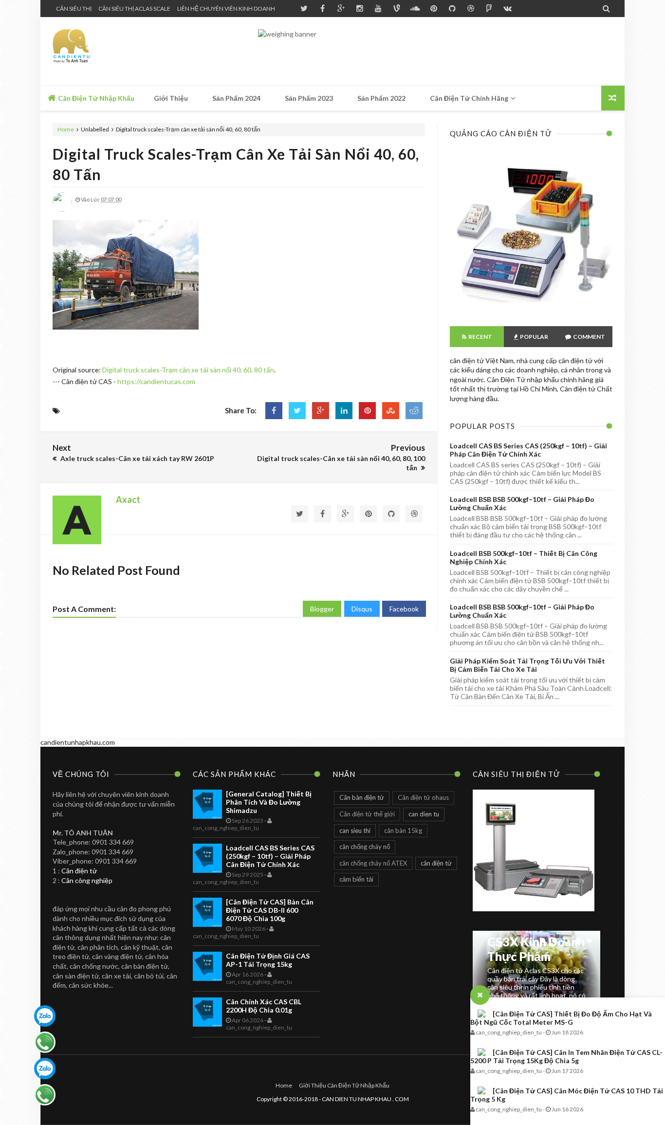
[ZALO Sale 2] (44, 1068)
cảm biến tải (356, 879)
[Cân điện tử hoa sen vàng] (531, 309)
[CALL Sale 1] (44, 1042)
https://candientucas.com (156, 381)
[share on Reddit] (414, 410)
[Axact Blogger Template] (122, 51)
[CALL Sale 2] (44, 1095)
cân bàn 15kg (403, 830)
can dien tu (423, 814)
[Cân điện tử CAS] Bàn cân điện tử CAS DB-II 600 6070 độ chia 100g (270, 910)
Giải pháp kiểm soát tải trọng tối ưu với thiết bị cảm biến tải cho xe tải (527, 665)
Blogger (322, 609)
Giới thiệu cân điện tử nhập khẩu (344, 1085)
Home (66, 129)
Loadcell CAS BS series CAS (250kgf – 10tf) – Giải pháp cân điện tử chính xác (528, 450)
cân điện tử (436, 863)
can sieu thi (354, 830)
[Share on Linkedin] (343, 410)
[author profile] (62, 209)
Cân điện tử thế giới (367, 814)
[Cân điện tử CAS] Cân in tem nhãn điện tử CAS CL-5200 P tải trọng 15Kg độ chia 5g (566, 1056)
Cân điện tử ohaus (423, 797)
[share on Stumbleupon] (390, 410)
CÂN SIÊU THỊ (74, 8)
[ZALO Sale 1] (44, 1016)
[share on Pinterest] (367, 410)
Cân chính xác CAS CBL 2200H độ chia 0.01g (263, 1005)
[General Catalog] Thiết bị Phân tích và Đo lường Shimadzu (269, 802)
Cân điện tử (79, 871)
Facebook (404, 609)
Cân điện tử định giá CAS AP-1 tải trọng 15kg (268, 960)
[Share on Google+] (320, 410)
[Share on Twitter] (297, 410)
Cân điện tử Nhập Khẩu (95, 98)
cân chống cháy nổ (364, 846)
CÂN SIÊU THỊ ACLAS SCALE (134, 8)
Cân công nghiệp (86, 880)
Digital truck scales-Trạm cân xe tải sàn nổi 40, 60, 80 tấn (188, 370)
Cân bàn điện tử (361, 797)
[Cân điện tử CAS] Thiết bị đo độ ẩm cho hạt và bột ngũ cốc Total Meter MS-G (561, 1018)
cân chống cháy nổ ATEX (373, 863)
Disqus (361, 609)
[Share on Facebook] (273, 410)
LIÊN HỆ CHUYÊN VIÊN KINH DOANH (226, 8)
